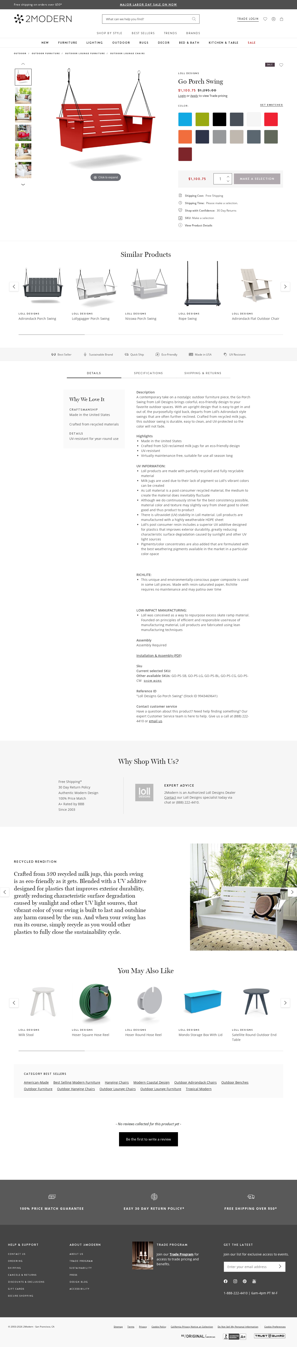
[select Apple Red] (271, 119)
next (292, 892)
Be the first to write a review (148, 1139)
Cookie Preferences (275, 1326)
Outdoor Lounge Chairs (127, 53)
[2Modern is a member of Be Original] (198, 1336)
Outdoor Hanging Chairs (76, 1089)
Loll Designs (188, 73)
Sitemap (118, 1326)
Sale (252, 43)
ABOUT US (76, 1254)
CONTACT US (17, 1254)
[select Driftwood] (219, 137)
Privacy (143, 1326)
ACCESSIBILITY (80, 1289)
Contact (170, 797)
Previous (39, 122)
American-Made (36, 1082)
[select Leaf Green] (202, 119)
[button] (281, 19)
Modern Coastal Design (151, 1082)
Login (182, 96)
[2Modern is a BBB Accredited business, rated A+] (235, 1338)
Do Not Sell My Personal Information (238, 1326)
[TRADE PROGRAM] (168, 1259)
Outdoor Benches (235, 1082)
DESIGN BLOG (79, 1282)
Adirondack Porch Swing (37, 318)
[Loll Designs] (144, 793)
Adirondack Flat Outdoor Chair (255, 318)
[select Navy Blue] (202, 137)
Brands (193, 33)
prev (4, 892)
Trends (170, 33)
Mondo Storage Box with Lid (201, 1035)
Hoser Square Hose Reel (90, 1035)
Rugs (144, 43)
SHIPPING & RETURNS (203, 373)
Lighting (95, 43)
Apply (194, 96)
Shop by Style (110, 33)
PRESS (73, 1275)
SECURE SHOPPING (20, 1296)
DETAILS (94, 373)
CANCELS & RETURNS (22, 1275)
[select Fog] (237, 137)
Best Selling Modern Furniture (76, 1082)
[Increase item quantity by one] (229, 175)
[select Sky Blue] (185, 119)
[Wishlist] (265, 19)
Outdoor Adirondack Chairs (195, 1082)
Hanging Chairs (117, 1082)
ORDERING (15, 1261)
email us (155, 721)
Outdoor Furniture (46, 53)
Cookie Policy (159, 1326)
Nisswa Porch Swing (140, 318)
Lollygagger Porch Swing (91, 318)
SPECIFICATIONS (148, 373)
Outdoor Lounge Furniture (85, 53)
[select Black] (219, 119)
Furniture (67, 43)
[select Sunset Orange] (185, 137)
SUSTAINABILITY (81, 1268)
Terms (130, 1326)
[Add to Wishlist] (281, 65)
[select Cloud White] (254, 119)
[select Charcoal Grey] (237, 119)
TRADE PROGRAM (81, 1261)
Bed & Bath (189, 43)
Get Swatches (271, 105)
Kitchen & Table (224, 43)
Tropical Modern (199, 1089)
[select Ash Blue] (254, 137)
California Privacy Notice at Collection (192, 1326)
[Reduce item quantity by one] (229, 182)
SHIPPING (14, 1268)
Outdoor (121, 43)
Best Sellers (143, 33)
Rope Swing (188, 318)
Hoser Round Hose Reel (143, 1035)
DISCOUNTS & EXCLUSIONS (26, 1282)
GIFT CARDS (16, 1289)
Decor (164, 43)
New (45, 43)
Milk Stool (26, 1035)
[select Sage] (271, 137)
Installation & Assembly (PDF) (158, 655)
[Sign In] (273, 19)
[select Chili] (185, 154)
